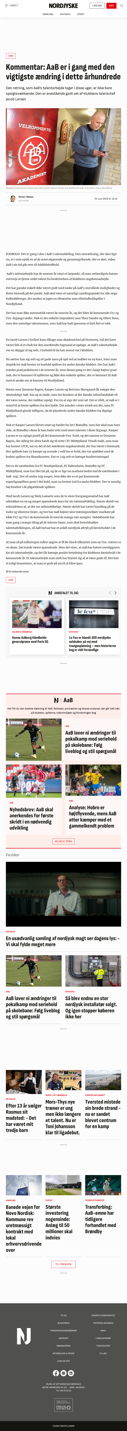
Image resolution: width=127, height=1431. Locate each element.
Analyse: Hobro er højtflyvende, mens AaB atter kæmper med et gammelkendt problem (92, 817)
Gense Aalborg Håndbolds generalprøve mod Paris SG (30, 640)
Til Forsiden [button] (63, 1264)
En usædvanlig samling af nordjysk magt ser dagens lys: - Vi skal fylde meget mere (63, 941)
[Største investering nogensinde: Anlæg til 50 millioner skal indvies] (63, 1185)
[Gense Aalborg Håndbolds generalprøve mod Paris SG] (37, 614)
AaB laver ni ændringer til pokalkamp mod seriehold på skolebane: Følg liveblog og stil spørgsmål (91, 742)
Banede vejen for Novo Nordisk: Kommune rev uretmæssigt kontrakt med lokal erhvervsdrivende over (24, 1228)
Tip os (64, 1315)
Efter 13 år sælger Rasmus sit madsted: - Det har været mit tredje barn (24, 1118)
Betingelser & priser (63, 1353)
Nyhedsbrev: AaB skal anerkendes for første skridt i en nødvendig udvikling (31, 819)
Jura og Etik (63, 1361)
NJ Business (64, 1323)
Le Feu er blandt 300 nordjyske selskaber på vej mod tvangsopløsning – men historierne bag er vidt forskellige (92, 644)
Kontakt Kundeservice (103, 1315)
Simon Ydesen (26, 196)
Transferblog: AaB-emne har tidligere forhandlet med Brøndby (100, 1219)
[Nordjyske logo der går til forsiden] (63, 5)
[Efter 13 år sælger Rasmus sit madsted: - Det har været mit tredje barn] (24, 1082)
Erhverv (65, 14)
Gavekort (63, 1338)
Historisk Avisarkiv (103, 1323)
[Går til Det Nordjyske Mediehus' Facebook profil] (56, 1373)
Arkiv (103, 1330)
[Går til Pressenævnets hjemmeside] (63, 1405)
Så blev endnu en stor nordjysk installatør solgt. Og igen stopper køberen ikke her (91, 1007)
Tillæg (103, 1353)
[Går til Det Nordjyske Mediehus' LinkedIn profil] (71, 1373)
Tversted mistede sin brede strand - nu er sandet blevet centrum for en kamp (103, 1114)
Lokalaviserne (103, 1338)
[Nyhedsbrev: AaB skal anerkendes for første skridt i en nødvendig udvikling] (34, 781)
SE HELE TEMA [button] (63, 841)
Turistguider (103, 1346)
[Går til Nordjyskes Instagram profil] (63, 1373)
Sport (81, 14)
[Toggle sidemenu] (121, 6)
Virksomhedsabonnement (63, 1330)
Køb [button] (111, 5)
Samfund (48, 14)
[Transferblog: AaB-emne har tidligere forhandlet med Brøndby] (103, 1185)
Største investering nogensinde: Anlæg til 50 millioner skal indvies (59, 1222)
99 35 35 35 (65, 1390)
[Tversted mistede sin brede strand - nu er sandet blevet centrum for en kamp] (103, 1080)
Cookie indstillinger (63, 1426)
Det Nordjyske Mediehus (68, 1384)
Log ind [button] (97, 5)
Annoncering (63, 1346)
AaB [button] (11, 55)
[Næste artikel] (115, 593)
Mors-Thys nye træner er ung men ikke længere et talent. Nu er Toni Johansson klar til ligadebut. (63, 1117)
